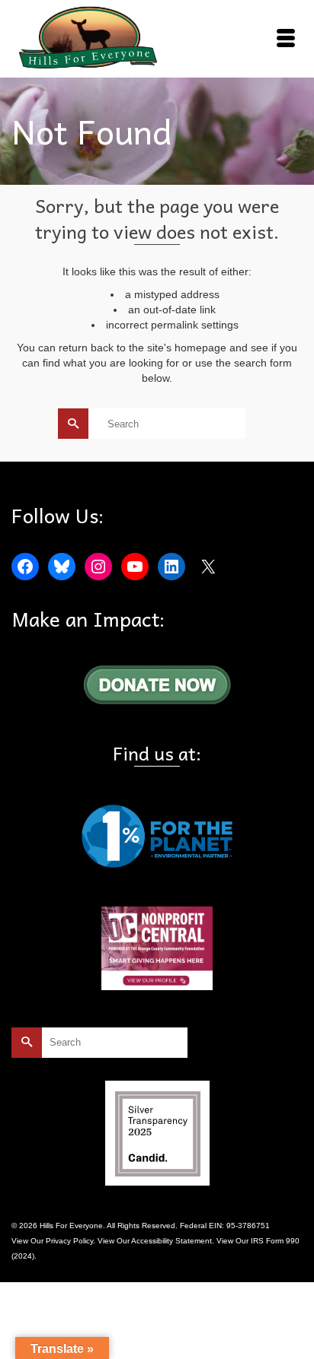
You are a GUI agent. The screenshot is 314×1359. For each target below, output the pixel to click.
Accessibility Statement (171, 1241)
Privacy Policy (69, 1241)
